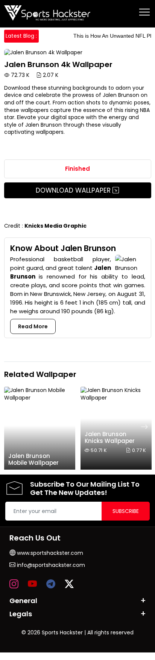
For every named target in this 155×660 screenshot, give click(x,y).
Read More (33, 326)
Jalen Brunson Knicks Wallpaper (110, 437)
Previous (11, 426)
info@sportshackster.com (50, 565)
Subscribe (125, 511)
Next (144, 426)
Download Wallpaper (74, 190)
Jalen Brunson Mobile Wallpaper (33, 459)
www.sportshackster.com (49, 553)
